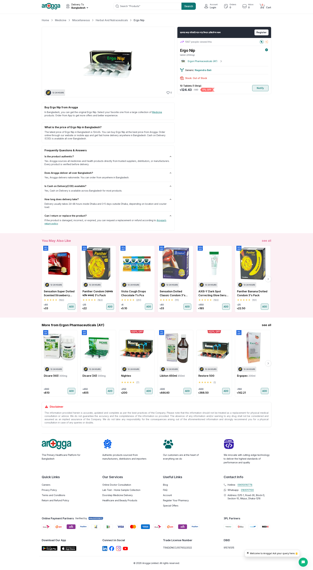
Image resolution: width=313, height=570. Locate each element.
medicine (157, 112)
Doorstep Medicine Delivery (117, 495)
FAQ (165, 490)
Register (261, 32)
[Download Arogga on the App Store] (68, 548)
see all (266, 240)
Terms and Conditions (53, 495)
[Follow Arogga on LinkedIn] (104, 548)
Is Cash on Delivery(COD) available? (65, 186)
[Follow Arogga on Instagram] (118, 548)
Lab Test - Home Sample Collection (121, 490)
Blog (165, 484)
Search (188, 6)
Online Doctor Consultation (116, 484)
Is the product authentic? (59, 156)
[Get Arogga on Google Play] (49, 548)
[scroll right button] (268, 279)
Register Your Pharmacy (176, 500)
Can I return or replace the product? (66, 215)
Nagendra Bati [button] (203, 70)
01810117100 (247, 490)
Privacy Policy (49, 490)
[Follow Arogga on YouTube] (125, 548)
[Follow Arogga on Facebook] (111, 548)
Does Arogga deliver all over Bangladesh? (69, 172)
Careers (46, 484)
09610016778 (245, 484)
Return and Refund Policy (55, 500)
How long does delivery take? (62, 199)
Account (167, 495)
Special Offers (170, 505)
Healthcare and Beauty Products (119, 500)
